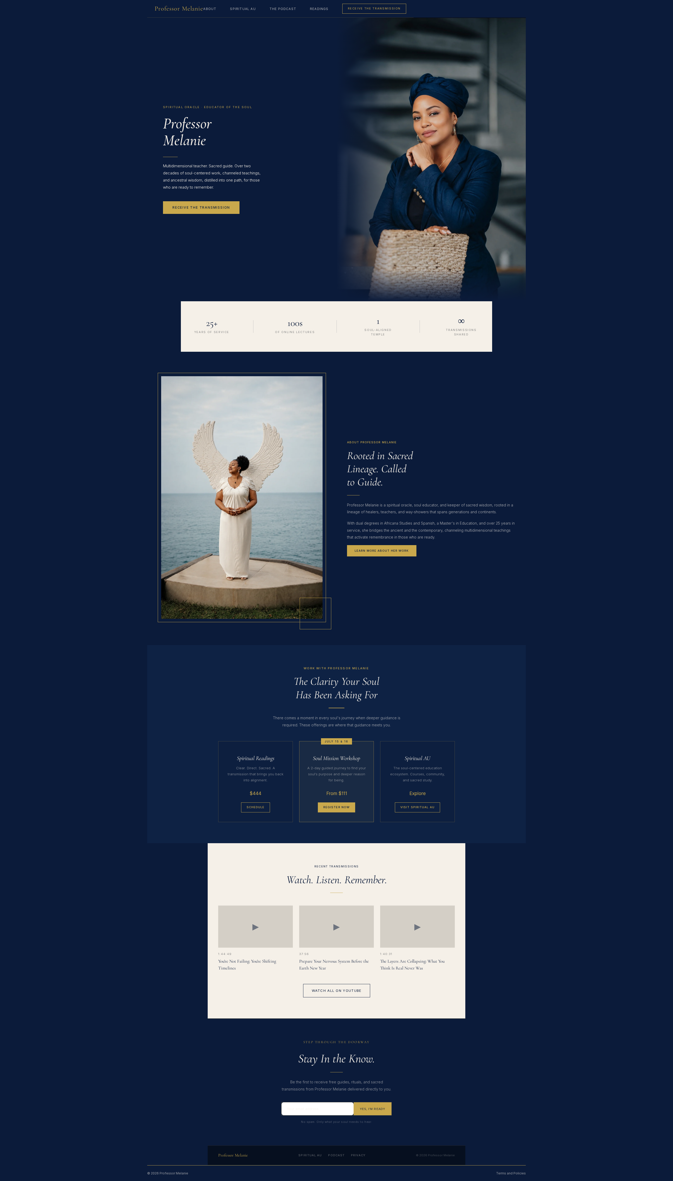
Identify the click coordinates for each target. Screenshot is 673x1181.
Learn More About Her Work (382, 550)
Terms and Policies (511, 1173)
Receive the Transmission (374, 8)
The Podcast (282, 9)
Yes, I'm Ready (372, 1108)
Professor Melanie (179, 8)
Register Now (336, 807)
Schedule (256, 807)
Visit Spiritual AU (417, 807)
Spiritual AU (243, 9)
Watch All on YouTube (336, 990)
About (209, 9)
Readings (319, 9)
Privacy (358, 1155)
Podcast (336, 1155)
